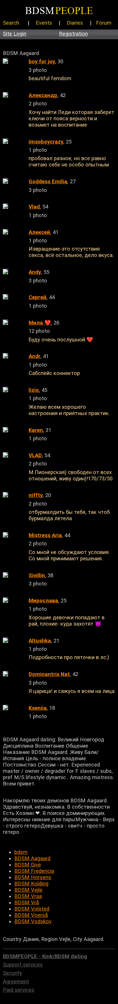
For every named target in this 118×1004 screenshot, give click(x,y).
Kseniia (38, 708)
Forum (103, 23)
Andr (34, 356)
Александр (43, 95)
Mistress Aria (45, 535)
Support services (23, 965)
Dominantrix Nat (49, 674)
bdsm (20, 852)
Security (12, 973)
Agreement (16, 982)
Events (44, 23)
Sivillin (37, 575)
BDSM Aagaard (32, 858)
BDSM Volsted (31, 909)
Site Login (14, 34)
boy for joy (42, 61)
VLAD (35, 455)
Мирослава (43, 601)
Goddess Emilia (48, 181)
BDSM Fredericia (34, 871)
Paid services (18, 990)
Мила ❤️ (40, 323)
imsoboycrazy (46, 142)
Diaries (75, 23)
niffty (36, 495)
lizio (34, 390)
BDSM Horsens (32, 877)
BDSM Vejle (28, 890)
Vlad (34, 207)
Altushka (40, 641)
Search (11, 23)
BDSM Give (27, 865)
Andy (35, 272)
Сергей (37, 297)
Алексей (39, 232)
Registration (73, 34)
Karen (36, 430)
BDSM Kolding (31, 884)
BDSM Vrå (26, 902)
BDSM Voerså (31, 915)
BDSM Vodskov (33, 921)
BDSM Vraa (28, 896)
